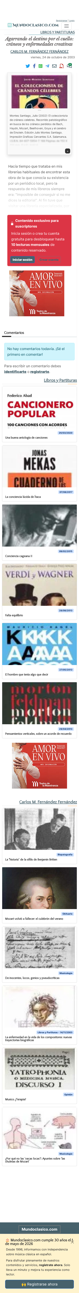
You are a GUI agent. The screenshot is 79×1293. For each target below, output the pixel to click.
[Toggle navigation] (66, 26)
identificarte (15, 371)
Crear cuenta (49, 259)
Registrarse (61, 20)
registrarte (39, 371)
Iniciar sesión (22, 259)
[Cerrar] (72, 1242)
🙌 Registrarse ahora (39, 1284)
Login (72, 20)
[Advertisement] (39, 9)
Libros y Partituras (57, 32)
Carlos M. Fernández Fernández (39, 52)
